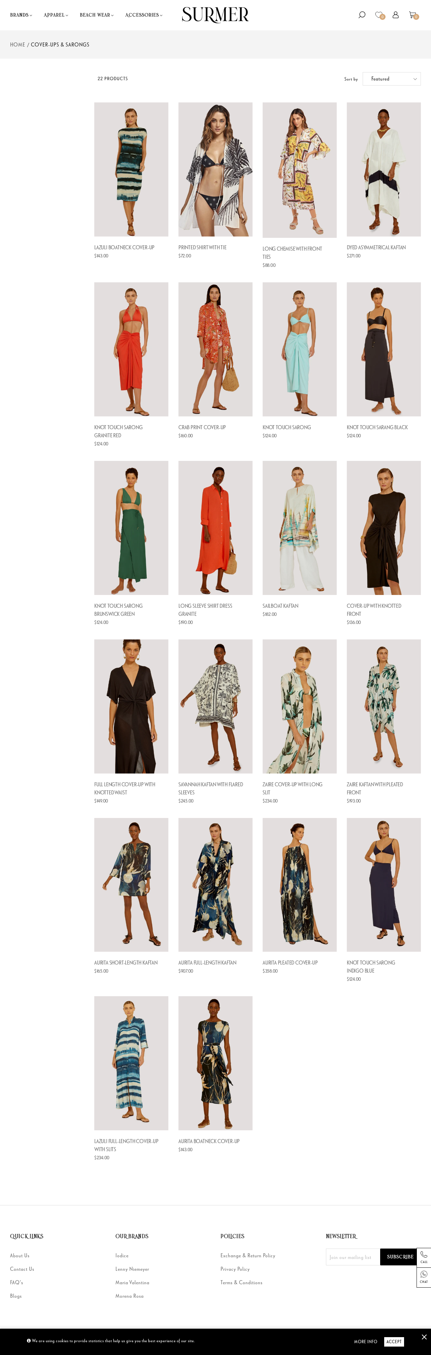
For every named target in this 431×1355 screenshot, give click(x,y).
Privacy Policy (235, 1269)
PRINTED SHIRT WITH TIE (202, 247)
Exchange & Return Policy (248, 1255)
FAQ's (16, 1282)
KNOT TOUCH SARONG (287, 427)
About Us (20, 1255)
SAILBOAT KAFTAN (280, 606)
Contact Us (22, 1269)
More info (365, 1341)
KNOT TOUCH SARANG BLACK (377, 427)
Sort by (351, 79)
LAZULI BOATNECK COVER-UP (124, 247)
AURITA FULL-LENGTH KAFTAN (207, 962)
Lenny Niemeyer (132, 1269)
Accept (394, 1341)
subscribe (400, 1257)
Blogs (16, 1296)
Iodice (122, 1255)
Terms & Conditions (242, 1282)
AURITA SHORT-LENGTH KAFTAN (126, 962)
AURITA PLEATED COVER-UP (290, 962)
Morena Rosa (129, 1296)
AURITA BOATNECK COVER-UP (209, 1141)
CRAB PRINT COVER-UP (202, 427)
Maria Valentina (132, 1282)
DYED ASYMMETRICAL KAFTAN (376, 247)
